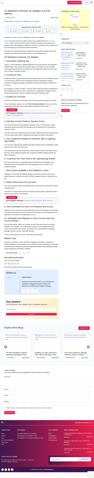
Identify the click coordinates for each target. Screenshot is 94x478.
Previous (5, 347)
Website (6, 401)
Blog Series (4, 442)
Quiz (2, 438)
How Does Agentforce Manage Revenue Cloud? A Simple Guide (46, 354)
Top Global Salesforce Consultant (26, 433)
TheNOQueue (52, 435)
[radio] (5, 263)
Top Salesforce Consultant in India (27, 435)
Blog (2, 433)
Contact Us (65, 110)
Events (3, 435)
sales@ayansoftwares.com (84, 422)
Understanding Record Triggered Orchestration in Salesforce (81, 53)
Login (86, 2)
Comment (7, 376)
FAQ (2, 444)
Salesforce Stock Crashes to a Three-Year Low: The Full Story (82, 74)
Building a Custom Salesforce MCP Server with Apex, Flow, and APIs (16, 354)
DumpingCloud (52, 440)
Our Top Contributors (7, 440)
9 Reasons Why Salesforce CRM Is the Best (38, 200)
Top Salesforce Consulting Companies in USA (30, 438)
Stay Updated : (14, 301)
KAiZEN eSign (52, 438)
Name (6, 389)
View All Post (84, 328)
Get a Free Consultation (74, 2)
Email (6, 395)
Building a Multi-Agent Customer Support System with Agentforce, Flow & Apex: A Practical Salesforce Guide (76, 354)
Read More (79, 58)
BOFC (50, 433)
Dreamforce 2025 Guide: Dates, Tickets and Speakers (82, 63)
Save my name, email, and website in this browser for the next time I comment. (29, 408)
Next (88, 347)
